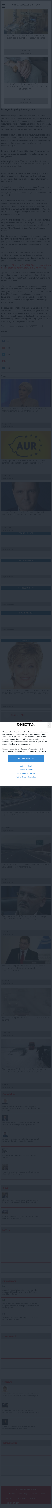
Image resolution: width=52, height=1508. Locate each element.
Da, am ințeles (26, 758)
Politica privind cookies (26, 773)
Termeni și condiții (26, 770)
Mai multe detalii (26, 766)
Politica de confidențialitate (26, 777)
